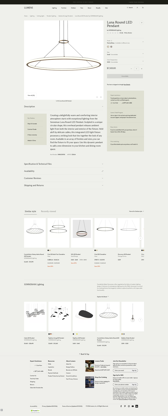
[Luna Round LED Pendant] (63, 60)
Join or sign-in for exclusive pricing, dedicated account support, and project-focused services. (123, 116)
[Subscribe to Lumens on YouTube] (132, 406)
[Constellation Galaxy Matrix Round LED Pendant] (35, 229)
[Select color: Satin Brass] (122, 334)
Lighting (32, 16)
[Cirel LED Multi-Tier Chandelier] (58, 229)
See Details (127, 84)
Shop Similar (36, 245)
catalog (106, 381)
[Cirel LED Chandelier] (105, 229)
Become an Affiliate (71, 370)
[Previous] (65, 2)
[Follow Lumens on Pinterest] (125, 406)
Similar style (30, 211)
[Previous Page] (97, 97)
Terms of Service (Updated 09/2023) (72, 406)
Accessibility (33, 406)
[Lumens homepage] (28, 8)
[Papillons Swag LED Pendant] (59, 313)
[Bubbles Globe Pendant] (132, 313)
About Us (68, 364)
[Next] (102, 2)
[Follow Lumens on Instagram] (129, 406)
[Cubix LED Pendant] (35, 313)
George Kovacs (122, 256)
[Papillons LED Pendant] (84, 313)
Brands (50, 370)
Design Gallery (70, 367)
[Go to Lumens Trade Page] (89, 366)
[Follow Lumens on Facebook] (121, 406)
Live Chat (115, 103)
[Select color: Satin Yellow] (77, 334)
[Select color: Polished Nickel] (124, 334)
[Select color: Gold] (143, 250)
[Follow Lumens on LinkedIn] (136, 406)
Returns (32, 384)
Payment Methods (53, 373)
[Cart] (143, 8)
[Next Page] (101, 97)
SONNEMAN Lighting (115, 30)
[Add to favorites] (141, 22)
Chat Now (39, 365)
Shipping (32, 381)
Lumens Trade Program (136, 2)
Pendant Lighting (51, 16)
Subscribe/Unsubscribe (36, 387)
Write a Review (128, 33)
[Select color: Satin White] (52, 334)
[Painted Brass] (108, 47)
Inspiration (51, 367)
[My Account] (137, 8)
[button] (113, 33)
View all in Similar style (135, 211)
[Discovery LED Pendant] (129, 229)
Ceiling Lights (40, 16)
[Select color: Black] (48, 250)
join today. (103, 367)
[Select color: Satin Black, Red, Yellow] (51, 334)
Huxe (49, 256)
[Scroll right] (140, 238)
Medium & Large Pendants (65, 16)
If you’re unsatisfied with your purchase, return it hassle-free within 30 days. (124, 131)
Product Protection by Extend (56, 376)
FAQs (49, 364)
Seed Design (74, 256)
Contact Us (33, 375)
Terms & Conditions (71, 376)
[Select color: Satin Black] (49, 334)
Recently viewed (48, 211)
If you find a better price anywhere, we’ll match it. (124, 144)
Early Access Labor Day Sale (86, 2)
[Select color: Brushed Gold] (50, 250)
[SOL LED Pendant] (82, 229)
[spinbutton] (136, 68)
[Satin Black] (111, 47)
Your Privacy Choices (72, 379)
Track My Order (34, 378)
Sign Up (134, 370)
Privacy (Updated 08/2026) (49, 406)
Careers (68, 373)
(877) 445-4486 (127, 103)
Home (26, 16)
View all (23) (31, 95)
